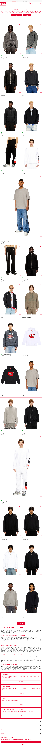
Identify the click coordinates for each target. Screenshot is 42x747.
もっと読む (21, 681)
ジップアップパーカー (4, 57)
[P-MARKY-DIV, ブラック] (10, 153)
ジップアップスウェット (4, 95)
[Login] (35, 3)
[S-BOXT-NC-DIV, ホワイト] (31, 153)
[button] (21, 1)
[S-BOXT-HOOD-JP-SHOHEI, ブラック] (10, 375)
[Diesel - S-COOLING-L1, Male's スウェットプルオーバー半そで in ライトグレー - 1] (21, 207)
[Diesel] (3, 3)
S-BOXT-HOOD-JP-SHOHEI (26, 355)
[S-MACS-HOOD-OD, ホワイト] (10, 559)
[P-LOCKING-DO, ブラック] (10, 260)
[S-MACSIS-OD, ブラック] (10, 520)
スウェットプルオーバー (25, 615)
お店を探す (21, 704)
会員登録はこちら (21, 693)
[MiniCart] (38, 3)
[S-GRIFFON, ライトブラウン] (31, 298)
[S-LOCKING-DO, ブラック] (10, 298)
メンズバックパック (11, 668)
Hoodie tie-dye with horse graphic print (7, 355)
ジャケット (2, 317)
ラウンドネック (18, 15)
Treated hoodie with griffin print (26, 317)
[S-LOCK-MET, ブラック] (31, 260)
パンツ (2, 279)
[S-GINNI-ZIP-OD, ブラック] (31, 413)
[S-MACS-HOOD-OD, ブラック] (31, 520)
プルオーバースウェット (25, 95)
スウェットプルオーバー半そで (5, 241)
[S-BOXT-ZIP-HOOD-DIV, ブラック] (31, 115)
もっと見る (21, 623)
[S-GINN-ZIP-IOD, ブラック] (10, 77)
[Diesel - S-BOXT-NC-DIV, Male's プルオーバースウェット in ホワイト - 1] (21, 467)
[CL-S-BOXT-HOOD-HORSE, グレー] (10, 337)
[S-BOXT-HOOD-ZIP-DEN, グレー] (10, 38)
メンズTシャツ (4, 667)
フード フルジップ (27, 15)
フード (13, 15)
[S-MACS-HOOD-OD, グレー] (10, 597)
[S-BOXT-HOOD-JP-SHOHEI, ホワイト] (31, 337)
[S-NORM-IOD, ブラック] (31, 77)
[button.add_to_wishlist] (19, 24)
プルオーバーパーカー (25, 57)
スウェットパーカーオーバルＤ (5, 577)
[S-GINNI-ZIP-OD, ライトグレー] (10, 413)
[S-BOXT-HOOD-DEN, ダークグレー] (31, 38)
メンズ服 (23, 640)
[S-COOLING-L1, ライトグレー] (31, 375)
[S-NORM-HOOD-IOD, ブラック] (10, 115)
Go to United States (21, 744)
